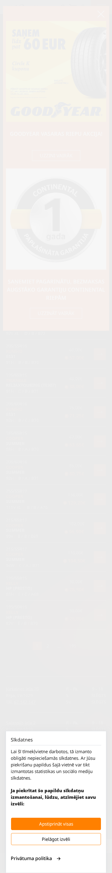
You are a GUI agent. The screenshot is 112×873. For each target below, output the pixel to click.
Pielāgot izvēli (56, 839)
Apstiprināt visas (56, 824)
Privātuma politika (31, 858)
